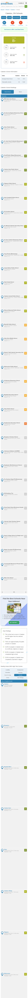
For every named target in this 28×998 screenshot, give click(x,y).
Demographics (16, 17)
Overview (3, 17)
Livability (20, 3)
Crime (7, 677)
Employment (20, 669)
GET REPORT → (14, 622)
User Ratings (20, 677)
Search (2, 9)
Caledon (13, 9)
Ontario (7, 9)
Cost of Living (7, 675)
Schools (20, 675)
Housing (20, 672)
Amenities (7, 672)
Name (20, 91)
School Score (8, 91)
